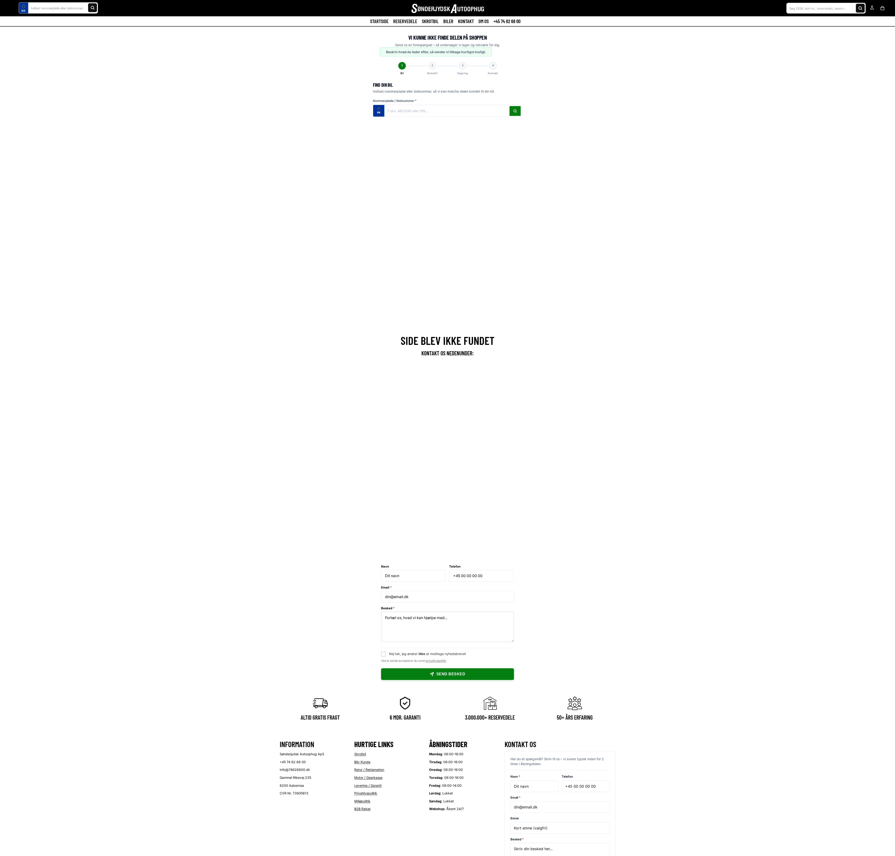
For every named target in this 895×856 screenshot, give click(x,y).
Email (386, 587)
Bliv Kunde (362, 762)
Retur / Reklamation (369, 770)
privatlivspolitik (436, 660)
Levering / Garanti (368, 785)
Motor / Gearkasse (368, 778)
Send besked (450, 674)
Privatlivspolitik (365, 793)
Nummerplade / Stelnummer (395, 101)
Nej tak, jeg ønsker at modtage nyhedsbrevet (427, 654)
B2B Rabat (362, 809)
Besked (388, 608)
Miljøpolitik (362, 801)
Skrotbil (360, 754)
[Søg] (92, 7)
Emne (514, 818)
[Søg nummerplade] (515, 111)
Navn (385, 566)
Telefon (455, 566)
